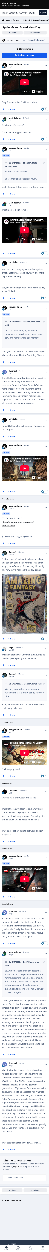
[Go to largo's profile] (4, 648)
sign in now (18, 1166)
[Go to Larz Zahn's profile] (4, 263)
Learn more (5, 4)
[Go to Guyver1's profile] (4, 553)
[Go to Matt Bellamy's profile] (4, 119)
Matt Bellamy (15, 118)
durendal (13, 371)
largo (11, 647)
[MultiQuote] (3, 109)
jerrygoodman (13, 40)
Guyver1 (12, 552)
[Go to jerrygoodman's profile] (3, 40)
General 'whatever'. (36, 40)
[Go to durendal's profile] (4, 372)
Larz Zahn (13, 262)
